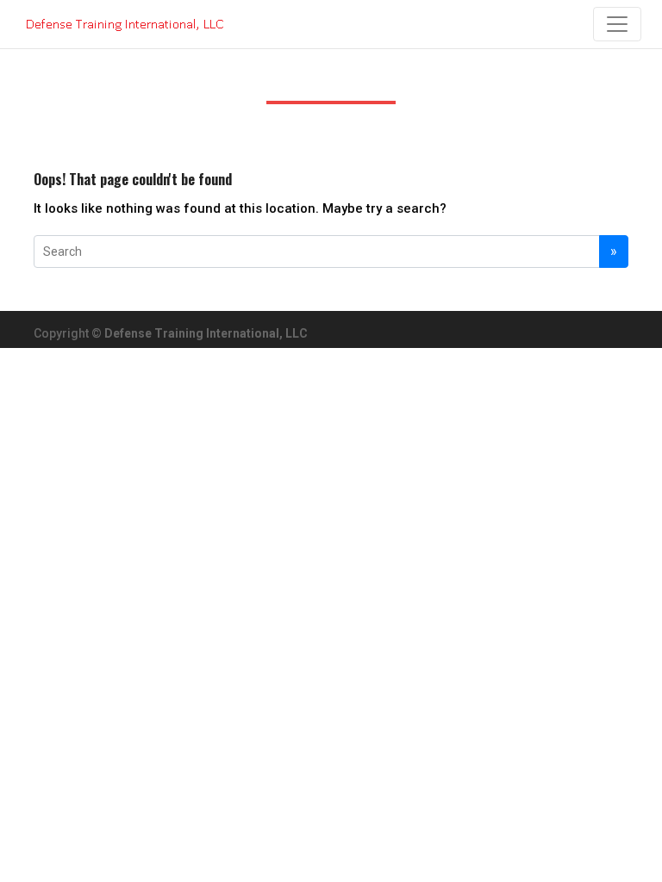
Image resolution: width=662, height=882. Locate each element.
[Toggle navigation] (617, 24)
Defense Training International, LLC (206, 333)
